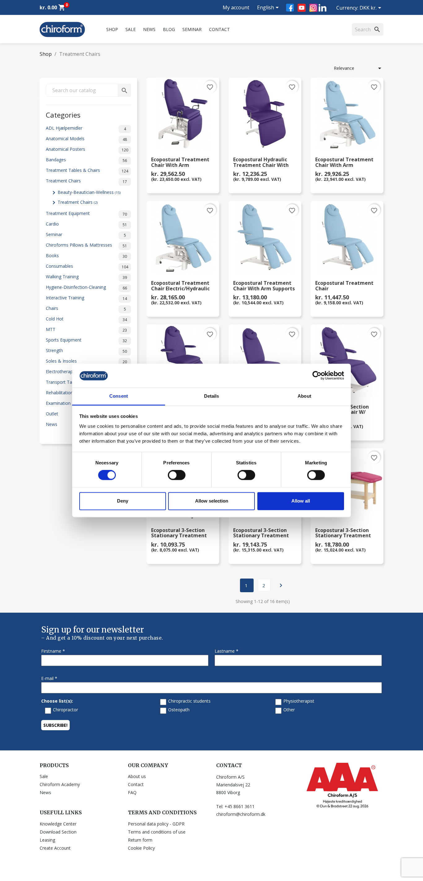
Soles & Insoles (86, 361)
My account (236, 7)
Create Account (55, 848)
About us (137, 776)
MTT (86, 329)
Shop (112, 29)
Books (86, 256)
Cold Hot (86, 319)
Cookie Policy (141, 848)
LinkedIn (322, 7)
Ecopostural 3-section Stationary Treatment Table (261, 533)
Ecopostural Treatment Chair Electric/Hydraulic (180, 286)
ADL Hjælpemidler (86, 128)
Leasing (47, 840)
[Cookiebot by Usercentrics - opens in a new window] (317, 375)
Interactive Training (86, 298)
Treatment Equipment (86, 213)
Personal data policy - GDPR (156, 824)
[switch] (176, 475)
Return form (140, 840)
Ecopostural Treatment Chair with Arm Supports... (180, 162)
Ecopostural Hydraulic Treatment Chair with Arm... (261, 162)
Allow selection (211, 500)
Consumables (87, 266)
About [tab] (304, 396)
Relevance (358, 68)
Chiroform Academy (60, 784)
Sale (130, 29)
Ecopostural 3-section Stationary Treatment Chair (179, 533)
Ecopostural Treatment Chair (344, 286)
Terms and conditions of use (156, 832)
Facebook (290, 7)
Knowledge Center (58, 824)
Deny (122, 500)
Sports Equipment (86, 340)
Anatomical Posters (87, 149)
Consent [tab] (118, 396)
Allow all (300, 500)
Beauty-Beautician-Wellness (89, 192)
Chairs (86, 308)
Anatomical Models (86, 139)
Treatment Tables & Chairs (87, 170)
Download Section (58, 832)
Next (281, 585)
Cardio (86, 224)
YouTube (302, 8)
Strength (86, 350)
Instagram (313, 8)
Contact (219, 29)
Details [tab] (211, 396)
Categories (63, 114)
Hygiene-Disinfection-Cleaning (86, 287)
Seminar (192, 29)
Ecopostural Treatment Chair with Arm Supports (264, 286)
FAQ (132, 792)
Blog (169, 29)
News (149, 29)
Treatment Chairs (86, 181)
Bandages (86, 160)
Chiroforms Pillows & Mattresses (86, 245)
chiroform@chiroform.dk (240, 814)
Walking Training (86, 277)
